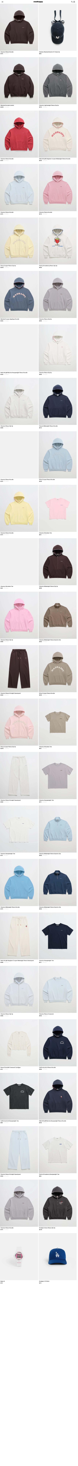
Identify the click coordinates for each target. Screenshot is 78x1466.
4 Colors (6, 53)
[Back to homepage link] (38, 2)
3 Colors (45, 641)
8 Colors (6, 160)
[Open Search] (72, 2)
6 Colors (44, 374)
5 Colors (44, 534)
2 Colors (6, 107)
